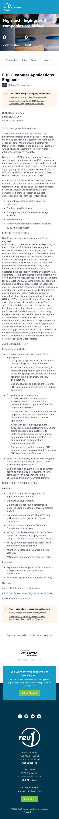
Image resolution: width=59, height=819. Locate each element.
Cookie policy (36, 660)
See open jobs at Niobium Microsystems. (27, 97)
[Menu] (54, 7)
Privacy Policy (29, 812)
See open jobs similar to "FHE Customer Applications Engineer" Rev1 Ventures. (27, 102)
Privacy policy (23, 660)
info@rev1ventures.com (29, 791)
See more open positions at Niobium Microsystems (29, 635)
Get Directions (29, 763)
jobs (24, 60)
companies (11, 60)
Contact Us (29, 799)
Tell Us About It (29, 693)
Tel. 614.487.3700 (29, 787)
